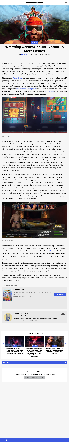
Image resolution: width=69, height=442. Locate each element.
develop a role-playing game (26, 89)
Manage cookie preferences (34, 377)
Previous (3, 343)
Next (65, 343)
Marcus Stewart (26, 54)
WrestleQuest (17, 78)
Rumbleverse (49, 91)
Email (62, 314)
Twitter (64, 314)
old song (51, 251)
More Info (60, 295)
